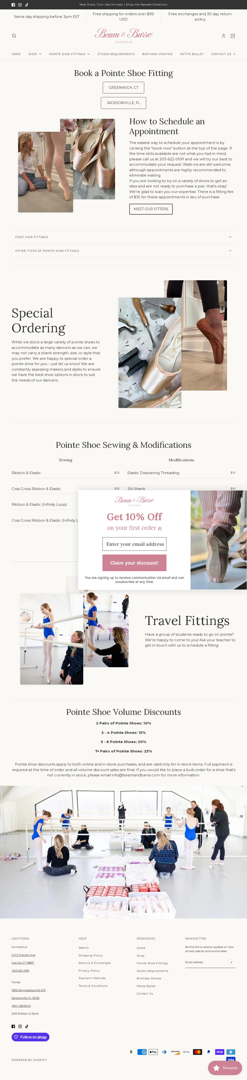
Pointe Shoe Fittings (152, 963)
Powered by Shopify (29, 1060)
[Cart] (232, 35)
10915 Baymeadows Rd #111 (29, 990)
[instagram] (20, 4)
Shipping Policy (91, 955)
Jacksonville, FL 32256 (25, 998)
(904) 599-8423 (21, 1006)
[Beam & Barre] (123, 36)
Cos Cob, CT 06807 (23, 962)
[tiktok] (26, 4)
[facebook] (13, 4)
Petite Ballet (146, 986)
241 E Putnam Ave (23, 955)
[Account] (223, 35)
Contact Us (145, 993)
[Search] (14, 35)
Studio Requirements (152, 971)
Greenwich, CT (123, 87)
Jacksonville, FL (123, 103)
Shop (140, 955)
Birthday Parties (149, 978)
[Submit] (231, 962)
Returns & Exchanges (95, 963)
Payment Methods (92, 978)
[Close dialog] (241, 496)
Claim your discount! (134, 562)
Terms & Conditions (93, 986)
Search (84, 947)
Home (141, 948)
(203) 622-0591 (20, 970)
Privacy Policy (89, 970)
